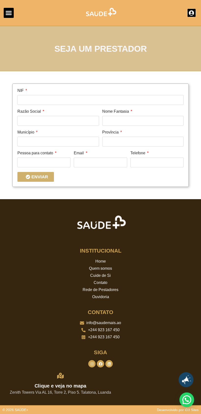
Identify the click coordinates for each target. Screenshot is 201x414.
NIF (21, 91)
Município (26, 132)
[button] (9, 13)
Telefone (138, 153)
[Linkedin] (109, 363)
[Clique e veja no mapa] (60, 375)
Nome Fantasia (116, 111)
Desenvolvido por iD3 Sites (178, 410)
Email (79, 153)
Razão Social (29, 111)
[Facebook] (100, 363)
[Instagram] (92, 363)
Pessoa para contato (35, 153)
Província (111, 132)
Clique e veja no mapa (60, 386)
